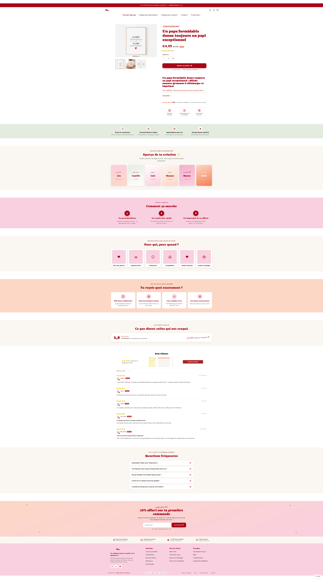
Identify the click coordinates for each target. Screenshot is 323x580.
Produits (184, 15)
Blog (194, 555)
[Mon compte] (214, 10)
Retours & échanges (176, 558)
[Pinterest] (120, 566)
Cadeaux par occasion (169, 15)
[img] (121, 376)
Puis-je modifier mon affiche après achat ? (161, 475)
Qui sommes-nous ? (199, 551)
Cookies (213, 573)
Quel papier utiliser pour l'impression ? (161, 463)
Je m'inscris (178, 525)
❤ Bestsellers (195, 15)
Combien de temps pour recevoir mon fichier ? (161, 487)
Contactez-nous (174, 555)
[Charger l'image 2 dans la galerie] (131, 64)
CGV (195, 573)
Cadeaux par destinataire (148, 15)
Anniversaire (150, 564)
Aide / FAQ (172, 551)
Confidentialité (204, 573)
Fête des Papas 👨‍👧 (129, 15)
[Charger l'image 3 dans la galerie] (141, 64)
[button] (165, 51)
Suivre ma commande (176, 561)
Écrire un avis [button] (193, 362)
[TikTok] (116, 566)
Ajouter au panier (183, 66)
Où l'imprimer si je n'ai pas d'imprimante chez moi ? (161, 469)
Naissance (149, 561)
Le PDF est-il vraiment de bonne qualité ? (161, 481)
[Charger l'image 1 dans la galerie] (120, 64)
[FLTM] (107, 10)
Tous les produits (151, 551)
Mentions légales (186, 573)
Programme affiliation (200, 561)
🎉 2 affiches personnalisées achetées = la (161, 5)
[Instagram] (112, 566)
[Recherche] (210, 10)
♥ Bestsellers (150, 555)
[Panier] (217, 10)
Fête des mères (151, 558)
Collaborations (198, 558)
